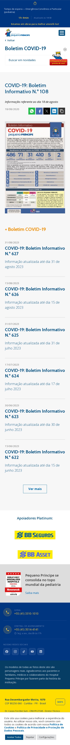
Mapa (60, 702)
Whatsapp (31, 111)
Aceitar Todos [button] (14, 737)
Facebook (39, 111)
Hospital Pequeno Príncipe (17, 33)
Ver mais (35, 489)
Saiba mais (32, 593)
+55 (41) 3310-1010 (26, 613)
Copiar (61, 111)
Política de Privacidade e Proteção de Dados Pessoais (34, 729)
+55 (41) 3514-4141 (26, 629)
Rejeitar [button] (30, 737)
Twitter (46, 111)
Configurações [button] (46, 737)
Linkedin (54, 111)
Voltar (11, 40)
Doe (58, 58)
